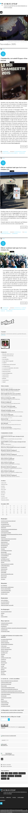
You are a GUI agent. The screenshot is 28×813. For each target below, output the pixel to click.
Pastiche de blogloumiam (7, 373)
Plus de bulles (3, 671)
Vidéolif (3, 382)
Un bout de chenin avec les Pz (6, 623)
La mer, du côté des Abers (6, 590)
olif (2, 458)
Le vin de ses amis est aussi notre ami (8, 520)
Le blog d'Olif (10, 4)
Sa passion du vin (4, 542)
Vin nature (3, 579)
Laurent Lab (4, 436)
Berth (2, 615)
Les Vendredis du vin (6, 369)
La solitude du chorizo (5, 592)
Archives (2, 800)
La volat (2, 666)
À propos (8, 797)
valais (2, 773)
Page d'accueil (17, 41)
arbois (6, 773)
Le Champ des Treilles (5, 631)
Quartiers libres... (5, 375)
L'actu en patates (4, 616)
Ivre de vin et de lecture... (6, 427)
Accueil (2, 797)
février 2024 (3, 489)
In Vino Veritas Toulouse (5, 694)
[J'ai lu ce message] (26, 809)
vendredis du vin (22, 773)
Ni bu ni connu (3, 577)
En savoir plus (9, 811)
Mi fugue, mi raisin (4, 651)
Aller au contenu (4, 1)
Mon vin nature (4, 662)
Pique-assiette (4, 685)
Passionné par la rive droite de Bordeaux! (9, 529)
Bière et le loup (4, 575)
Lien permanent (5, 151)
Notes (14, 797)
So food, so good (4, 593)
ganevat (10, 773)
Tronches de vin (5, 380)
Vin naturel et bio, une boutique (7, 644)
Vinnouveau (3, 661)
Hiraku (22, 273)
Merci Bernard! (4, 423)
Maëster (2, 613)
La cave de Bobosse (5, 555)
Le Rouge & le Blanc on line (6, 682)
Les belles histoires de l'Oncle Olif (9, 364)
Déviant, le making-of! (6, 402)
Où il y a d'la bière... (4, 600)
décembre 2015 (24, 41)
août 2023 (3, 491)
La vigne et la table (4, 704)
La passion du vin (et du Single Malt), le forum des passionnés (12, 692)
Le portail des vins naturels (6, 697)
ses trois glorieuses (10, 111)
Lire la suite (24, 146)
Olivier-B (3, 447)
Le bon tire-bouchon (5, 702)
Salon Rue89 (16, 213)
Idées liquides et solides (5, 560)
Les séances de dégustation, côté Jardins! (10, 367)
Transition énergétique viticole (8, 410)
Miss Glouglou (4, 547)
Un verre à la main (4, 522)
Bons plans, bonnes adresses (8, 354)
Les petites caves (4, 652)
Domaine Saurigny (4, 624)
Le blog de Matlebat (5, 530)
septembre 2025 (4, 484)
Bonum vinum (3, 570)
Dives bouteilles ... (17, 307)
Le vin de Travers (4, 629)
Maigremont (3, 527)
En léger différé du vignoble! (20, 151)
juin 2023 (3, 494)
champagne (3, 778)
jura (8, 778)
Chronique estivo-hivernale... (8, 355)
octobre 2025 (3, 482)
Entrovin (2, 562)
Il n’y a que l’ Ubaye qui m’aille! (8, 406)
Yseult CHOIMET (4, 441)
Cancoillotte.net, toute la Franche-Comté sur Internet (11, 690)
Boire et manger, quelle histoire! (7, 587)
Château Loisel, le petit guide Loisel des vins (9, 689)
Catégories (20, 797)
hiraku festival (22, 309)
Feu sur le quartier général (6, 611)
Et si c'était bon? (4, 585)
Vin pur (2, 699)
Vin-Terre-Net (3, 695)
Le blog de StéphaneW (5, 540)
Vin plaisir (3, 548)
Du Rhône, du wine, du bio (6, 657)
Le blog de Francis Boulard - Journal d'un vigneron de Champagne (13, 628)
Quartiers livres (5, 376)
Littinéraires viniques (5, 543)
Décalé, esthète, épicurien (6, 553)
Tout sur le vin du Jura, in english (7, 564)
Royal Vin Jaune (4, 701)
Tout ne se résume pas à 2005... (8, 397)
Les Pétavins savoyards (5, 706)
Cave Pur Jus (3, 659)
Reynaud (3, 450)
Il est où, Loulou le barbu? (6, 588)
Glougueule (3, 537)
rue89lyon (8, 233)
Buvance (2, 669)
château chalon (11, 775)
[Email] (1, 12)
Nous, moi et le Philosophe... (7, 414)
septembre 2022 (4, 497)
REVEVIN (4, 378)
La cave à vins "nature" (5, 647)
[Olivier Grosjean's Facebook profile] (8, 735)
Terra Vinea (3, 674)
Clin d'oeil (4, 357)
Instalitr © (4, 362)
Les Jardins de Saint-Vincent (6, 639)
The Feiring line (4, 557)
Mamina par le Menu (6, 371)
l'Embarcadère (22, 216)
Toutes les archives (5, 499)
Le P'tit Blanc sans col (5, 558)
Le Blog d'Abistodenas (5, 565)
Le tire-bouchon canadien (6, 532)
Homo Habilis (3, 572)
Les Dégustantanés (6, 366)
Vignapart (3, 654)
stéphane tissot (18, 775)
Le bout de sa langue (5, 603)
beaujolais (15, 773)
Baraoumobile (4, 552)
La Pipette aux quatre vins (6, 525)
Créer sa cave (3, 646)
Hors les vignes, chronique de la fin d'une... (11, 389)
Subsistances (12, 216)
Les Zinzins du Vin (4, 640)
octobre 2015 (10, 41)
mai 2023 (3, 496)
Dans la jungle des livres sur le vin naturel (10, 393)
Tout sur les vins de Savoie (6, 684)
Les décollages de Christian (6, 550)
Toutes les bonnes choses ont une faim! (8, 538)
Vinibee (2, 656)
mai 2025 (3, 486)
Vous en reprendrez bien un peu (7, 574)
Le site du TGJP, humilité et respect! (8, 687)
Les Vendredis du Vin (5, 524)
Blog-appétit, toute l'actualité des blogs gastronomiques (12, 712)
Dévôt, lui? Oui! (4, 419)
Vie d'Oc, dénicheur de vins (6, 649)
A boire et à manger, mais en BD (7, 605)
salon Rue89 (24, 291)
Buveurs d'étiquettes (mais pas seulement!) (9, 680)
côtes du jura (3, 775)
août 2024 (3, 487)
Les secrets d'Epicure (5, 601)
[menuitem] (11, 41)
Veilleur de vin (3, 667)
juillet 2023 (3, 492)
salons (4, 233)
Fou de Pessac (4, 626)
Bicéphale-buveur (4, 545)
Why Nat (2, 672)
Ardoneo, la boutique (5, 642)
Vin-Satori (3, 664)
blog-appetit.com (4, 745)
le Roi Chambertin (5, 118)
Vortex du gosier (4, 569)
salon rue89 (13, 309)
